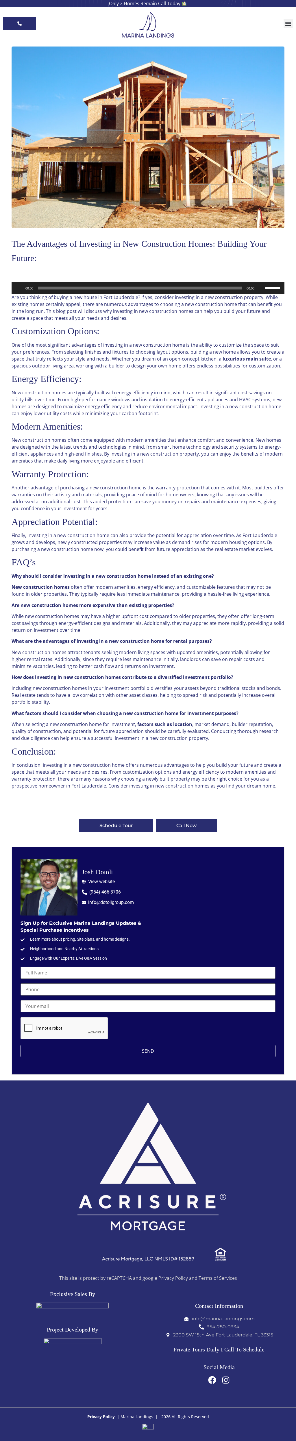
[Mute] (261, 288)
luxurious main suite (246, 359)
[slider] (273, 287)
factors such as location (164, 724)
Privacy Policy (101, 1416)
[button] (288, 23)
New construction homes (41, 587)
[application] (148, 288)
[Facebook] (212, 1380)
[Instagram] (226, 1380)
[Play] (19, 288)
